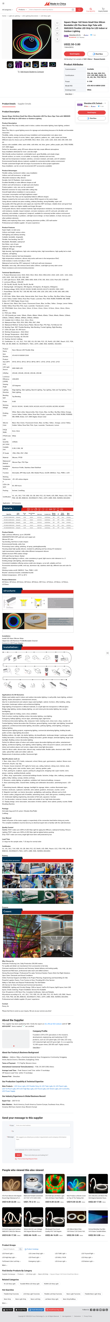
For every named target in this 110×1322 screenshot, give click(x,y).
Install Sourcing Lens (56, 1310)
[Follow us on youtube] (100, 1310)
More (4, 1303)
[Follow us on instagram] (97, 1310)
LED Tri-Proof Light (9, 1089)
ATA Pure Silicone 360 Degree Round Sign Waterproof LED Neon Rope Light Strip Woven (11, 1198)
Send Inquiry (74, 54)
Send (18, 1155)
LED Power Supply (8, 1091)
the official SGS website (53, 1024)
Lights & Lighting (14, 16)
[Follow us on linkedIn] (107, 1310)
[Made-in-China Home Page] (55, 4)
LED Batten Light (87, 1261)
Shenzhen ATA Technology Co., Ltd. (75, 35)
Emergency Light (34, 1261)
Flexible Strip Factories (11, 1294)
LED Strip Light (45, 16)
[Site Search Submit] (79, 9)
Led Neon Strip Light (51, 1299)
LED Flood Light (40, 1089)
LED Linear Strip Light (36, 1253)
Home (4, 16)
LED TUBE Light (60, 1253)
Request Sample (99, 59)
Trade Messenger (36, 1310)
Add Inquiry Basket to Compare (32, 72)
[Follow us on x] (94, 1310)
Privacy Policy (88, 1316)
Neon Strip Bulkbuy (69, 1299)
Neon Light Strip (20, 1299)
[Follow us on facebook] (91, 1310)
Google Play (21, 1310)
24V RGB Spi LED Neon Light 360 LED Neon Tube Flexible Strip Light (54, 1198)
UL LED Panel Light (60, 1086)
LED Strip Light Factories (31, 1294)
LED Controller (64, 1089)
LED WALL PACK (60, 1257)
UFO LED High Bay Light (25, 1089)
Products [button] (22, 10)
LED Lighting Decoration (30, 16)
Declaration (77, 1316)
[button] (3, 3)
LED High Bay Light (8, 1257)
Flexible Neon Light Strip (93, 1294)
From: (12, 1125)
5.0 (87, 106)
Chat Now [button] (99, 54)
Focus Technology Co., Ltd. (40, 1316)
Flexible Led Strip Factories (53, 1294)
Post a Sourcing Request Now (26, 1159)
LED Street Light (52, 1089)
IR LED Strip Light (9, 1284)
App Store (7, 1310)
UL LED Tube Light (46, 1086)
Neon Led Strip (35, 1299)
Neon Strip (7, 1299)
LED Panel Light (7, 1253)
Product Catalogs (32, 1249)
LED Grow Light (19, 1086)
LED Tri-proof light (87, 1253)
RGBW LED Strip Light (51, 1284)
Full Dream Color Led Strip (10, 1261)
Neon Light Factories (73, 1294)
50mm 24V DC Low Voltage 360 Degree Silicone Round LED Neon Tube (33, 1231)
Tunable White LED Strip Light (30, 1284)
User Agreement (66, 1316)
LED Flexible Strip (32, 1086)
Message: (11, 1137)
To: (13, 1131)
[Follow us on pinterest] (103, 1310)
